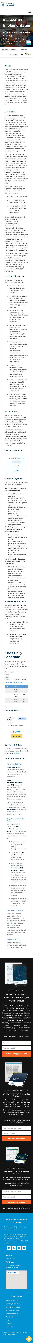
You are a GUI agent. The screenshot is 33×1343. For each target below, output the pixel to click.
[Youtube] (19, 1248)
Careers (8, 1323)
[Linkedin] (24, 1248)
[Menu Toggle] (30, 11)
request (16, 753)
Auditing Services (12, 1310)
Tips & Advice (11, 1317)
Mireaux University (13, 1300)
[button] (29, 1339)
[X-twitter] (14, 1248)
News (8, 1320)
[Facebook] (9, 1248)
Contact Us (10, 1327)
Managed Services (12, 1314)
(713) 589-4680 (10, 1258)
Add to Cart (16, 736)
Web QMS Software (13, 1307)
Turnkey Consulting (13, 1304)
